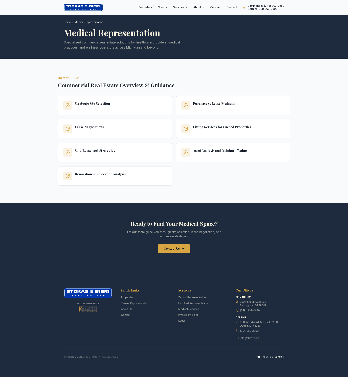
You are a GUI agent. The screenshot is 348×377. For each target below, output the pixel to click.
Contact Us (172, 248)
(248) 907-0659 (250, 310)
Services (179, 7)
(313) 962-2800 (249, 330)
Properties (145, 7)
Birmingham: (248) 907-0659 (266, 5)
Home (67, 22)
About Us (126, 309)
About (197, 7)
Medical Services (188, 309)
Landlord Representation (193, 303)
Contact (232, 7)
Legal (181, 320)
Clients (162, 7)
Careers (215, 7)
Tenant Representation (134, 303)
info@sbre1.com (249, 337)
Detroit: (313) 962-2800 (262, 8)
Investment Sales (188, 314)
